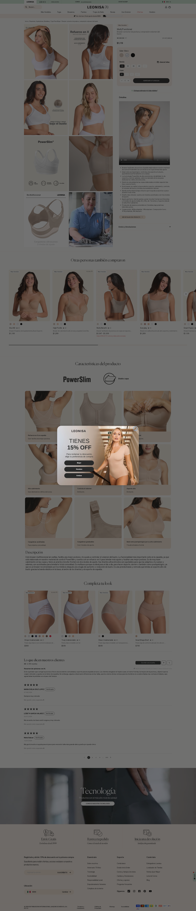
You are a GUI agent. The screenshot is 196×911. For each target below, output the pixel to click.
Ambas (79, 475)
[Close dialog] (135, 429)
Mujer (79, 463)
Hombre (79, 469)
